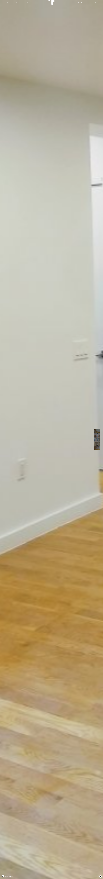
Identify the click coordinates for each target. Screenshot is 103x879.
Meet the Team (18, 2)
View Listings (26, 2)
